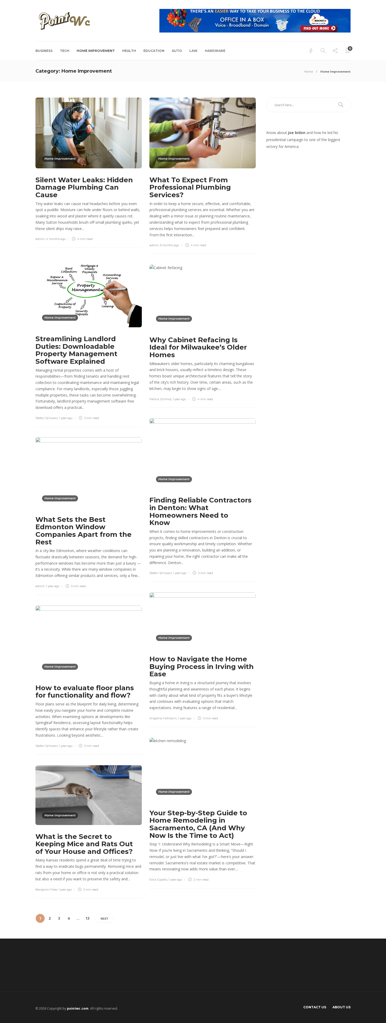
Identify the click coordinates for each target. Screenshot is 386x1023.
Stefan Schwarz (46, 418)
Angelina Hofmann (163, 718)
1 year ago (65, 418)
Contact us (314, 1007)
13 (87, 918)
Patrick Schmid (160, 399)
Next (104, 918)
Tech (64, 51)
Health (129, 51)
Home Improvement (96, 51)
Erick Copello (158, 879)
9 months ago (169, 245)
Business (44, 51)
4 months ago (56, 239)
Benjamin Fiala (46, 889)
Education (153, 51)
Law (193, 51)
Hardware (215, 51)
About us (341, 1007)
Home (308, 71)
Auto (177, 51)
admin (40, 239)
